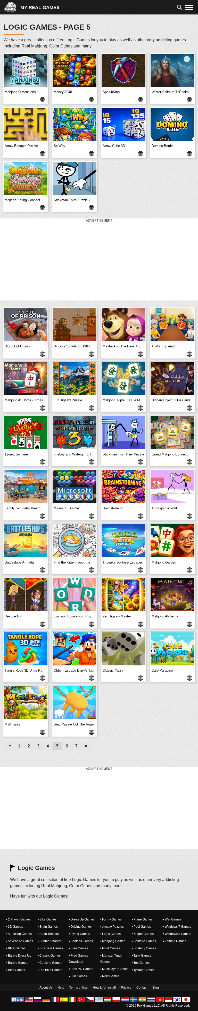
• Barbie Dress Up (18, 955)
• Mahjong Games (112, 941)
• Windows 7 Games (177, 926)
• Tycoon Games (143, 970)
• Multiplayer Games (114, 969)
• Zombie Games (174, 941)
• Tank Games (141, 955)
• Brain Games (48, 926)
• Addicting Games (19, 934)
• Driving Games (80, 926)
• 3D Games (14, 926)
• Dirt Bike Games (50, 970)
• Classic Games (49, 955)
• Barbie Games (17, 963)
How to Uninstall (104, 987)
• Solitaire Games (144, 941)
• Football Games (81, 941)
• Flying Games (79, 934)
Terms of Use (78, 987)
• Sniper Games (143, 934)
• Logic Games (110, 934)
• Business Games (50, 948)
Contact (141, 987)
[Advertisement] (99, 260)
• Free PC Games (81, 969)
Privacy (126, 987)
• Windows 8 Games (177, 934)
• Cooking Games (50, 963)
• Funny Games (111, 919)
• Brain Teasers (48, 934)
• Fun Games (78, 976)
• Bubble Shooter (49, 941)
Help (60, 987)
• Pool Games (141, 926)
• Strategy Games (144, 948)
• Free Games (78, 948)
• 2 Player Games (18, 919)
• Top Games (141, 963)
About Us (45, 987)
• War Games (172, 919)
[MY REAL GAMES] (12, 7)
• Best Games (15, 970)
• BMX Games (16, 948)
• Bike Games (47, 919)
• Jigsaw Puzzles (112, 926)
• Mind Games (110, 948)
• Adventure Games (19, 941)
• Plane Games (142, 919)
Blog (155, 987)
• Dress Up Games (82, 919)
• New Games (109, 976)
